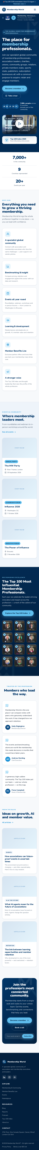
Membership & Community (11, 1088)
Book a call (19, 1027)
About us (5, 1122)
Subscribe (27, 1036)
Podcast (5, 1115)
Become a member (13, 88)
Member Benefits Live (9, 1091)
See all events (8, 432)
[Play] (13, 18)
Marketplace (6, 1098)
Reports (5, 1112)
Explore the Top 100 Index (16, 613)
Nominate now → (19, 4)
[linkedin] (4, 1077)
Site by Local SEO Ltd (20, 1147)
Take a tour (13, 96)
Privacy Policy (6, 1147)
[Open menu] (35, 10)
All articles (6, 822)
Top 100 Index (7, 1119)
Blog (4, 1108)
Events (4, 1095)
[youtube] (15, 1077)
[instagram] (9, 1077)
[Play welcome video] (19, 124)
